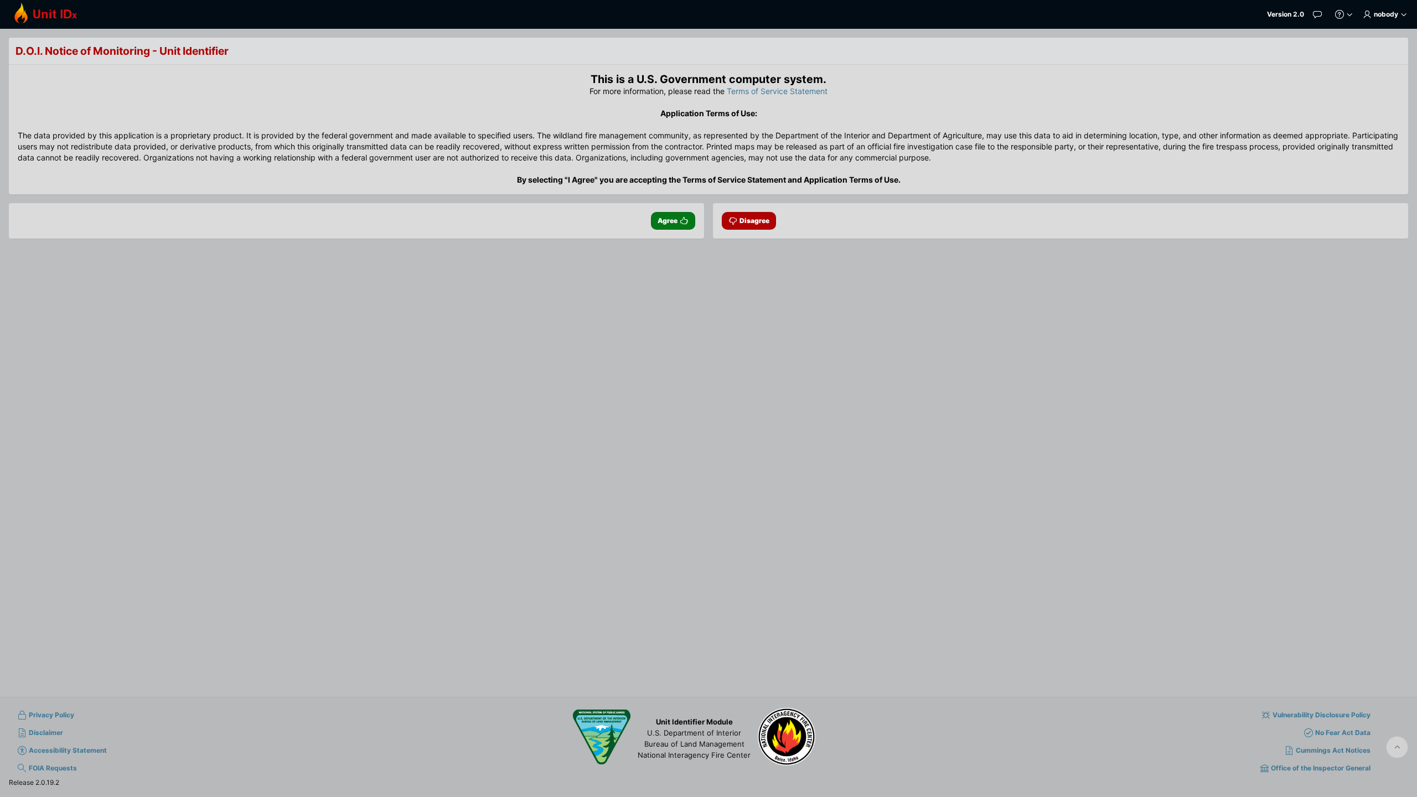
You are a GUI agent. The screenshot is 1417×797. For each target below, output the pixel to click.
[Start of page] (1397, 747)
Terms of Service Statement (777, 91)
